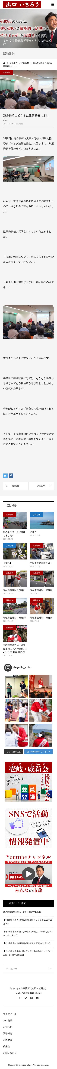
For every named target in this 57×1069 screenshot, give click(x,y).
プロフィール (9, 1014)
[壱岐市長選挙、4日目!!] (15, 606)
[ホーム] (4, 63)
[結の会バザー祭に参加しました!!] (15, 520)
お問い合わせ (9, 1053)
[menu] (52, 4)
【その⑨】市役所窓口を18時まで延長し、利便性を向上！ (28, 932)
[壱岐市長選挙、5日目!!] (42, 579)
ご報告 (33, 532)
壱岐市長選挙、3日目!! (41, 617)
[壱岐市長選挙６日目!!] (15, 579)
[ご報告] (42, 520)
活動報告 (19, 124)
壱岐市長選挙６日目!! (13, 590)
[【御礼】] (15, 551)
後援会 (6, 1046)
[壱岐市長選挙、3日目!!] (42, 606)
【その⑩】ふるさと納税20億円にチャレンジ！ (23, 920)
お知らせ (36, 515)
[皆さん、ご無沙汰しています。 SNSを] (16, 686)
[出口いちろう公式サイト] (22, 4)
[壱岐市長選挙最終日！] (42, 551)
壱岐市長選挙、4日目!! (14, 617)
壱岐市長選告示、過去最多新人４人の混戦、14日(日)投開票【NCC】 (15, 648)
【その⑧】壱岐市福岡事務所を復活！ (19, 943)
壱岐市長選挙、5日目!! (41, 590)
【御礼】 (7, 563)
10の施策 (7, 1020)
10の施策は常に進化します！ (15, 912)
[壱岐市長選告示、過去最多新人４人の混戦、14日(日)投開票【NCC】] (15, 633)
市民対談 (7, 1040)
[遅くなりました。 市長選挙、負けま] (40, 686)
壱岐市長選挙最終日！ (41, 563)
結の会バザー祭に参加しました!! (14, 534)
